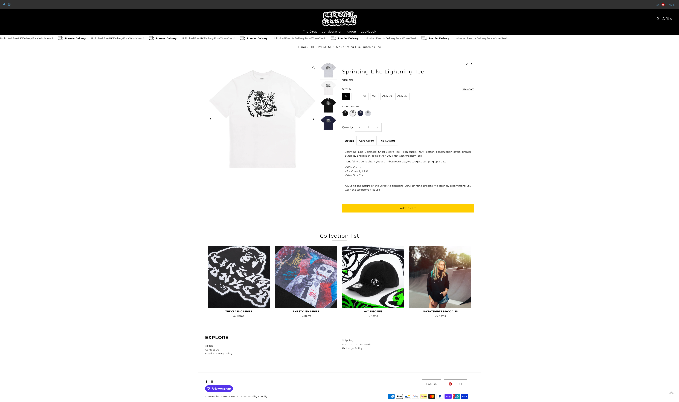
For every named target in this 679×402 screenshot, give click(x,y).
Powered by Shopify (255, 396)
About (209, 345)
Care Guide (366, 140)
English (431, 384)
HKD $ (670, 4)
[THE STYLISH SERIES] (306, 277)
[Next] (313, 119)
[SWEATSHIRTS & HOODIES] (440, 277)
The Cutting (387, 140)
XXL (374, 96)
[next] (472, 64)
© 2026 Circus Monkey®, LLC (223, 396)
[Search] (658, 18)
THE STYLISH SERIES (323, 46)
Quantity (347, 127)
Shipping (347, 340)
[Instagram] (8, 4)
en (658, 4)
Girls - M (402, 96)
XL (364, 96)
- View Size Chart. (355, 175)
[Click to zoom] (313, 67)
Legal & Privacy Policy (218, 353)
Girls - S (387, 96)
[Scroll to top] (671, 393)
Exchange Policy (352, 348)
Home (302, 46)
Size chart (468, 89)
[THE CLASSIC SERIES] (239, 277)
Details (349, 140)
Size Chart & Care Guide (356, 344)
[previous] (467, 64)
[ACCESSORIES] (373, 277)
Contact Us (212, 349)
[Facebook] (3, 4)
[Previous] (211, 119)
